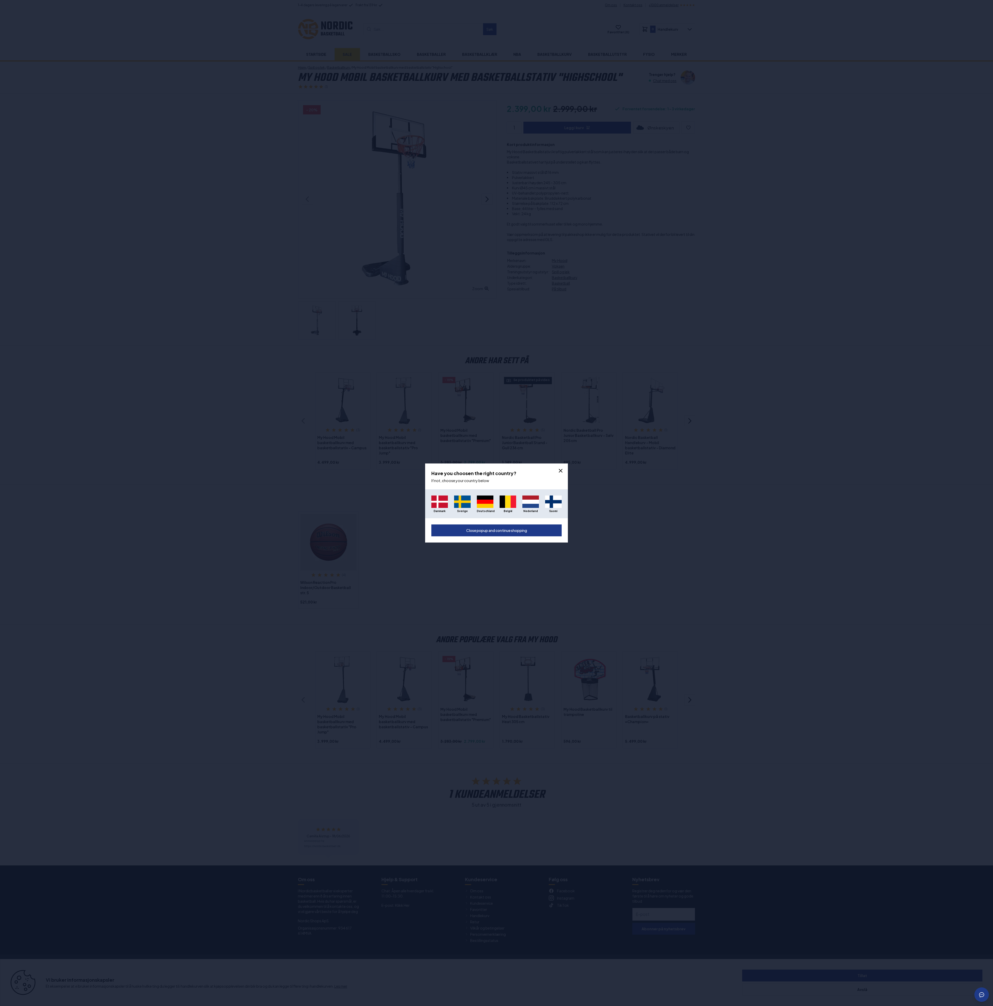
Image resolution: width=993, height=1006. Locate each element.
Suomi (553, 511)
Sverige (462, 511)
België (508, 511)
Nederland (530, 511)
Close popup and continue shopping (496, 530)
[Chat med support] (981, 994)
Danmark (440, 511)
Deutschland (485, 511)
